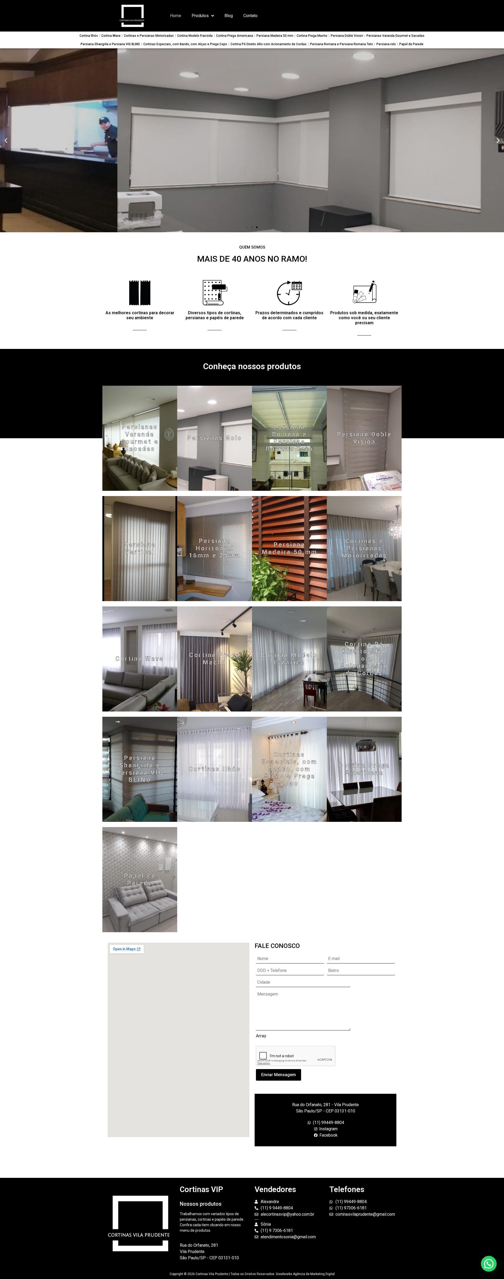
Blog (228, 15)
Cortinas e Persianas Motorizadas (149, 36)
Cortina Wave (110, 36)
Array (261, 1036)
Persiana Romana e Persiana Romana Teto (341, 44)
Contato (250, 15)
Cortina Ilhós (89, 36)
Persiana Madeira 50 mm (274, 36)
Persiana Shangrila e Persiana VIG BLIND (110, 44)
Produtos (200, 15)
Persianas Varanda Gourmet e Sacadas (395, 36)
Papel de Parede (411, 44)
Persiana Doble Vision (347, 36)
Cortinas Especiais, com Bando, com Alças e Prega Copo (185, 44)
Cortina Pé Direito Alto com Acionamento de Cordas (268, 44)
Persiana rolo (386, 44)
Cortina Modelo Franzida (195, 36)
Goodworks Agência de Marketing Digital (305, 1274)
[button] (247, 227)
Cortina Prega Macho (312, 36)
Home (175, 15)
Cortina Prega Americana (234, 36)
